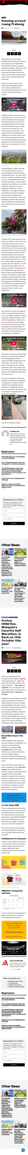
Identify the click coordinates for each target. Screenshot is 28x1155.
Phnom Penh (21, 268)
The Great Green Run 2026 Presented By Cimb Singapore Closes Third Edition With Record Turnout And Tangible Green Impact (19, 594)
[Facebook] (8, 53)
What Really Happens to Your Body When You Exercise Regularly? (13, 457)
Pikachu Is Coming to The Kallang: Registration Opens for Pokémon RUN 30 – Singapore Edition (14, 486)
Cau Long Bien (6, 322)
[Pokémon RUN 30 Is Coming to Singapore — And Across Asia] (8, 582)
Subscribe (14, 523)
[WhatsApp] (19, 53)
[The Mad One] (12, 28)
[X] (12, 53)
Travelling (4, 17)
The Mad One (17, 28)
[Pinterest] (15, 53)
